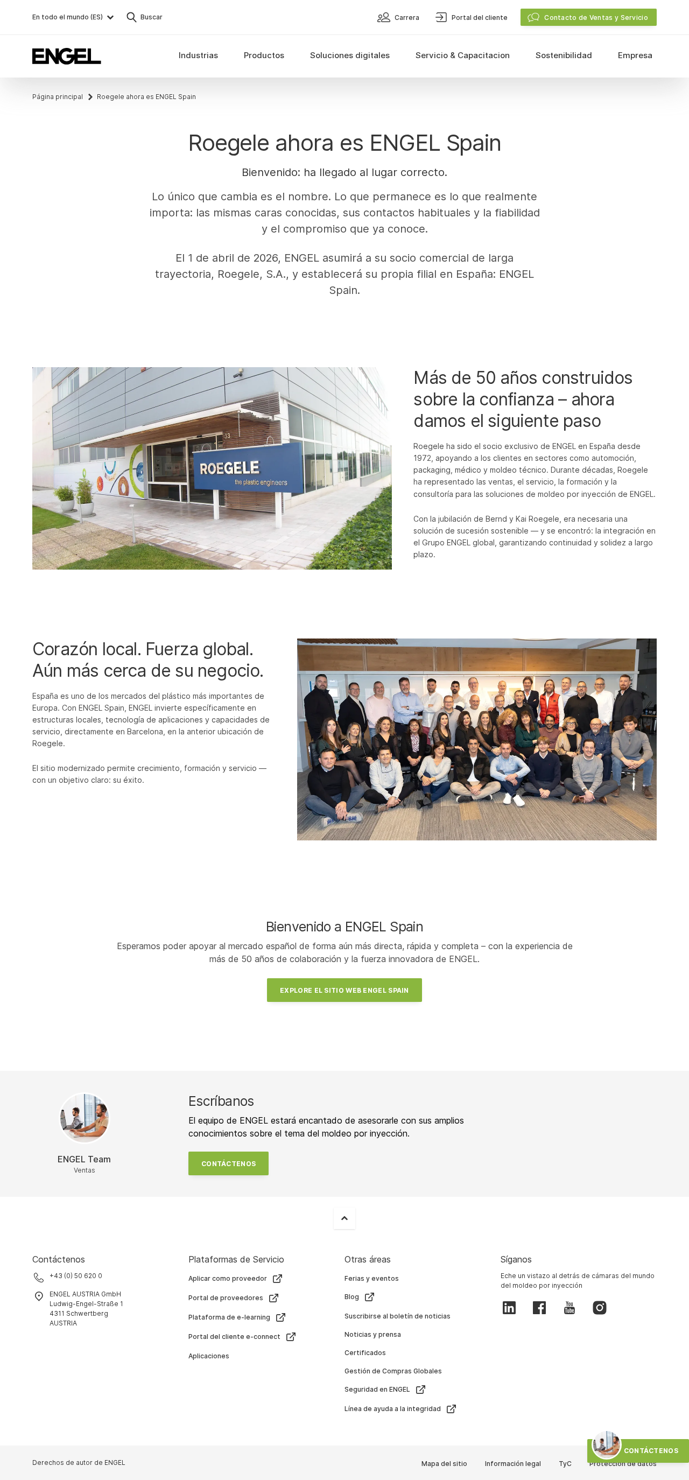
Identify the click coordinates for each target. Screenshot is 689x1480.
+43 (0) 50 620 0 (76, 1276)
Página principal (57, 97)
